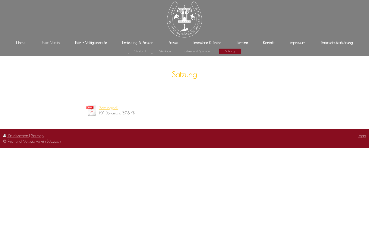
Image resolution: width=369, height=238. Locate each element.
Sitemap (37, 135)
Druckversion (18, 135)
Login (362, 135)
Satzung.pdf (108, 107)
